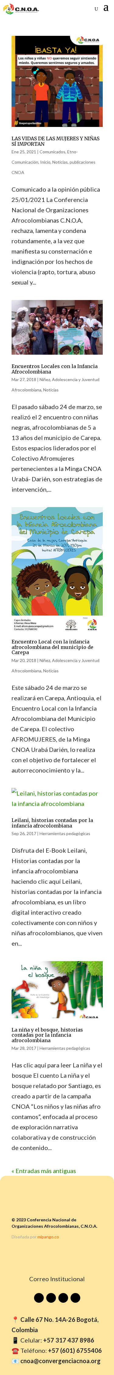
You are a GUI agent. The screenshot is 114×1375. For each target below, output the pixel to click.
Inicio (45, 162)
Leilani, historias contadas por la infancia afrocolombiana (52, 823)
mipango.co (48, 1236)
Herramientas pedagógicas (65, 833)
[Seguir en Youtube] (39, 1298)
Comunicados (52, 151)
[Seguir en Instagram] (63, 1298)
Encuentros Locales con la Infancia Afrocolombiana (55, 369)
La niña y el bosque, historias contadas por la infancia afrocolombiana (47, 1035)
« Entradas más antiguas (44, 1170)
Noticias (60, 162)
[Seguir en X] (75, 1298)
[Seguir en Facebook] (51, 1298)
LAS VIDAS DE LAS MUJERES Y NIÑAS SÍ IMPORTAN (55, 141)
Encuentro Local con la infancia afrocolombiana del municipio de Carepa (52, 647)
